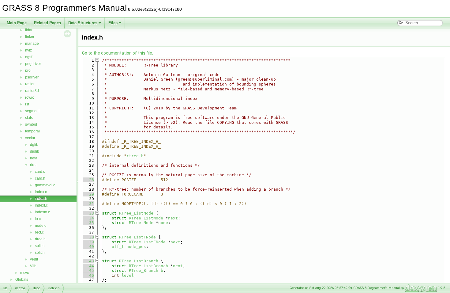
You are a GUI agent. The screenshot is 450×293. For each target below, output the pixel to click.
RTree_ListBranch (138, 261)
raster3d (32, 91)
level (128, 275)
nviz (28, 50)
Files (113, 23)
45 (88, 270)
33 (88, 213)
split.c (39, 246)
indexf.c (41, 205)
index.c (41, 192)
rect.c (39, 232)
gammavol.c (45, 185)
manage (32, 43)
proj (28, 70)
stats (29, 118)
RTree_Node (141, 222)
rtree (34, 165)
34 (88, 218)
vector (30, 138)
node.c (40, 225)
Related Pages (47, 23)
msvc (24, 273)
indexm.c (42, 212)
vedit (34, 259)
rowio (29, 97)
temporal (32, 131)
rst (27, 104)
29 (88, 194)
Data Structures (82, 23)
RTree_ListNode (136, 213)
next (173, 218)
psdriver (32, 77)
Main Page (17, 23)
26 (88, 179)
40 (88, 246)
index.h (41, 198)
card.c (40, 171)
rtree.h (40, 239)
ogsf (28, 57)
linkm (29, 37)
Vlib (33, 266)
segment (32, 111)
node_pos (136, 246)
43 (88, 261)
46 (88, 275)
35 (88, 222)
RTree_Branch (143, 270)
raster (30, 84)
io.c (38, 219)
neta (33, 158)
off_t (118, 246)
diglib (34, 151)
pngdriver (33, 64)
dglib (34, 145)
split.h (40, 252)
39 (88, 242)
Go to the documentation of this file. (117, 53)
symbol (31, 124)
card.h (40, 178)
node (163, 222)
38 (88, 237)
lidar (28, 30)
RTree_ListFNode (137, 237)
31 (88, 203)
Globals (21, 279)
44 (88, 266)
